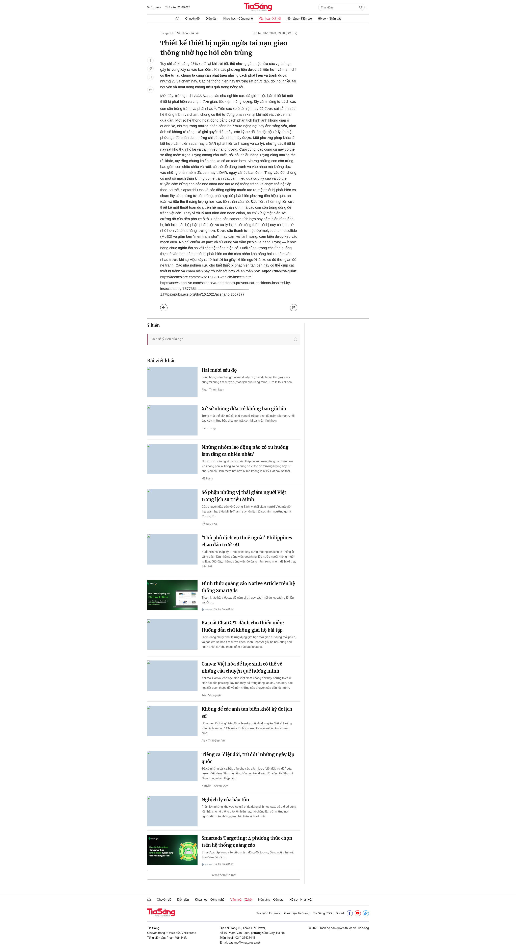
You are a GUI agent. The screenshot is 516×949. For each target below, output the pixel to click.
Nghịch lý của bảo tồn (225, 799)
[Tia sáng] (258, 7)
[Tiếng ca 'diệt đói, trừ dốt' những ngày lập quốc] (172, 766)
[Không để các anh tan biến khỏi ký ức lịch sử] (172, 721)
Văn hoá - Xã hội (270, 18)
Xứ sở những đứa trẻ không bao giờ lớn (244, 408)
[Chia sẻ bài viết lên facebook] (150, 60)
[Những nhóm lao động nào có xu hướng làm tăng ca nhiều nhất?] (172, 459)
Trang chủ (166, 33)
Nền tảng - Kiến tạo (299, 18)
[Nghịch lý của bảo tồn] (172, 811)
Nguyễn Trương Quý (215, 785)
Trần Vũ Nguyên (212, 695)
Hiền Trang (209, 428)
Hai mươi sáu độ (219, 370)
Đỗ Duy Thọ (209, 523)
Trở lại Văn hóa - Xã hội (166, 306)
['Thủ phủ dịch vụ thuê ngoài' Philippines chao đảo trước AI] (172, 549)
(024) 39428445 (244, 937)
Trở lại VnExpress (268, 913)
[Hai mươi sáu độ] (172, 382)
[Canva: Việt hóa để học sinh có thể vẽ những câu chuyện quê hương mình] (172, 675)
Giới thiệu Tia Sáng (296, 913)
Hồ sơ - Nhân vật (329, 18)
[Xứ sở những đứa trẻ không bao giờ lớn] (172, 420)
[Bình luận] (150, 77)
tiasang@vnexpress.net (244, 942)
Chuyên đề (192, 18)
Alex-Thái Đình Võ (213, 740)
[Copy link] (150, 69)
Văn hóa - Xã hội (188, 33)
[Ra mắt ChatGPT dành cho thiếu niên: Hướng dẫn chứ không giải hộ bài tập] (172, 634)
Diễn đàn (211, 18)
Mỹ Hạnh (207, 478)
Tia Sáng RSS (322, 913)
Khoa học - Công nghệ (238, 18)
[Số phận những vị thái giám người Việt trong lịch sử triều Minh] (172, 504)
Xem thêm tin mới (223, 875)
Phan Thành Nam (213, 389)
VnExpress (154, 7)
